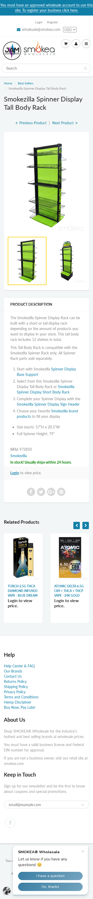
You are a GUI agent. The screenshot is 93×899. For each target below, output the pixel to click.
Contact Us (13, 676)
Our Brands (13, 671)
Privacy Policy (15, 692)
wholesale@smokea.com (41, 29)
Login (39, 22)
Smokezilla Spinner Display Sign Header (48, 404)
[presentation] (76, 525)
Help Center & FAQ (19, 666)
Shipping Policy (16, 686)
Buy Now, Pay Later (19, 707)
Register (52, 22)
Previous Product (32, 123)
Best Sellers (25, 83)
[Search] (85, 68)
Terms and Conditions (21, 697)
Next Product (63, 123)
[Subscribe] (82, 805)
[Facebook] (10, 822)
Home (8, 83)
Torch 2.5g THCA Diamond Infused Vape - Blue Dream (22, 590)
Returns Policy (15, 681)
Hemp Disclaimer (17, 702)
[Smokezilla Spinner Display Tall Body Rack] (46, 185)
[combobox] (46, 68)
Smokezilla (18, 456)
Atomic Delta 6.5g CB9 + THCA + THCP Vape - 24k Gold (69, 590)
